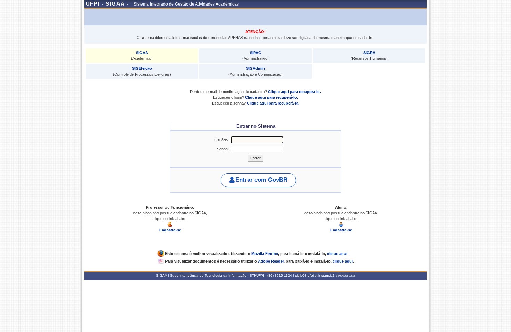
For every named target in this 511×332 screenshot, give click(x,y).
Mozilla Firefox (264, 253)
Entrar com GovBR (261, 179)
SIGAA (142, 53)
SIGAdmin (255, 68)
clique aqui (337, 253)
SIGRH (369, 53)
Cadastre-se (170, 230)
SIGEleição (142, 68)
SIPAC (255, 53)
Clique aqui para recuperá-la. (273, 103)
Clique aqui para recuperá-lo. (294, 92)
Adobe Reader (271, 261)
